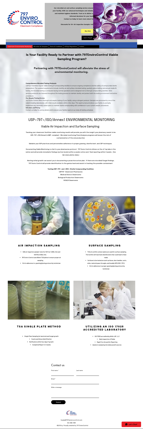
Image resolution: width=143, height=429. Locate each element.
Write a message (56, 387)
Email (53, 379)
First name (55, 370)
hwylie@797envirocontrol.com (71, 420)
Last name (79, 370)
